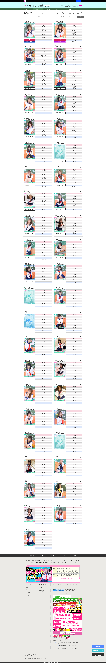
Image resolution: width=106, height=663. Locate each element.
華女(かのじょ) (41, 588)
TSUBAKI (40, 587)
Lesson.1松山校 (41, 591)
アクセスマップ (28, 593)
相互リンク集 (67, 593)
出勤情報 (27, 587)
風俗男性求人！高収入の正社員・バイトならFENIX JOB (61, 640)
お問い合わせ (28, 595)
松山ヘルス (59, 638)
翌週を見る (40, 16)
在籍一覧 (27, 589)
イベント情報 (28, 592)
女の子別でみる (44, 13)
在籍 (48, 9)
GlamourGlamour (41, 590)
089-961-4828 (29, 655)
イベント (68, 9)
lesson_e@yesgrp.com (31, 654)
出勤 (37, 9)
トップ (27, 9)
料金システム (28, 590)
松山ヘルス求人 (67, 639)
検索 (80, 16)
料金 (58, 9)
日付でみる (56, 13)
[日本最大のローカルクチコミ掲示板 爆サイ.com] (67, 634)
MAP (80, 5)
